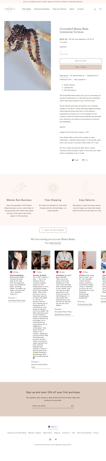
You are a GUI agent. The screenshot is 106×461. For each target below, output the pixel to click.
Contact (80, 9)
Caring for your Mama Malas (16, 433)
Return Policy (47, 433)
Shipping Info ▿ (93, 76)
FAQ (73, 433)
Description (64, 76)
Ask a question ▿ (80, 79)
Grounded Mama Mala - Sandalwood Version (64, 313)
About (72, 9)
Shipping (57, 433)
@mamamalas (55, 243)
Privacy (96, 433)
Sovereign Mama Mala (16, 300)
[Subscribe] (72, 406)
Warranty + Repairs (34, 433)
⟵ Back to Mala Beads (53, 230)
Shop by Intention (59, 9)
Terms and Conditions (84, 433)
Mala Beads (26, 9)
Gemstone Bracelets (42, 9)
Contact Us (66, 433)
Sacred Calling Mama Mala (39, 366)
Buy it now (81, 67)
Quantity (63, 47)
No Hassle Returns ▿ (78, 76)
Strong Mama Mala (85, 304)
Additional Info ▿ (66, 79)
